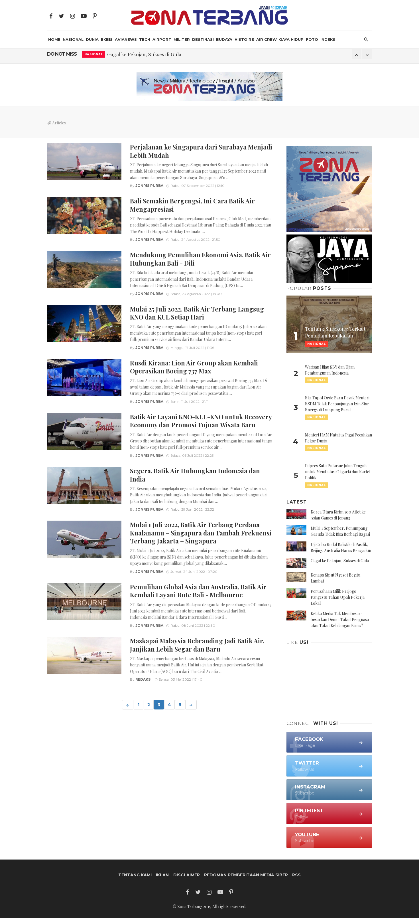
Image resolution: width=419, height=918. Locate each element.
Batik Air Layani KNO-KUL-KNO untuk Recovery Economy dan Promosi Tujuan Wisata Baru (201, 421)
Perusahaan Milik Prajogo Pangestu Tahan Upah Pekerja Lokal (338, 597)
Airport (161, 39)
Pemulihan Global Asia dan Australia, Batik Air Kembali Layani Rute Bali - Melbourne (198, 591)
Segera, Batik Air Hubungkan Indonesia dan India (195, 474)
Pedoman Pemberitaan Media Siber (246, 874)
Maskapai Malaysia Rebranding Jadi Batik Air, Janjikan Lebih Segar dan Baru (197, 644)
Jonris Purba (149, 185)
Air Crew (266, 39)
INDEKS (327, 39)
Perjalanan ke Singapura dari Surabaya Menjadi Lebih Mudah (201, 151)
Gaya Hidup (291, 39)
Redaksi (143, 679)
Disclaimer (186, 874)
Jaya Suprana (98, 59)
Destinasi (203, 39)
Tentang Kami (135, 874)
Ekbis (107, 39)
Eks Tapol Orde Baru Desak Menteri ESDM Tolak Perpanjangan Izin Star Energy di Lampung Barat (337, 404)
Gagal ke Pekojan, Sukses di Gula (340, 560)
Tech (144, 39)
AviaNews (126, 39)
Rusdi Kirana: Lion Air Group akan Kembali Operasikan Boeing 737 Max (194, 367)
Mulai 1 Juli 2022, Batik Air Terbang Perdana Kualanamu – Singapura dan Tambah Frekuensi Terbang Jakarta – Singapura (200, 532)
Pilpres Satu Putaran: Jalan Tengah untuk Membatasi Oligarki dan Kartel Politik (337, 471)
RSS (296, 874)
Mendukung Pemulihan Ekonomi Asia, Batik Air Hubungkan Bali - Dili (200, 258)
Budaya (224, 39)
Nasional (73, 39)
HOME (54, 39)
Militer (182, 39)
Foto (312, 39)
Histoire (244, 39)
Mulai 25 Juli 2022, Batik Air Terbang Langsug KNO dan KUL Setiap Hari (197, 313)
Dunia (92, 39)
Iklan (162, 874)
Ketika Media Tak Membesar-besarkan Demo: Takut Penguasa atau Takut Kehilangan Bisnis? (340, 619)
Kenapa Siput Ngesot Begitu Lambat (158, 58)
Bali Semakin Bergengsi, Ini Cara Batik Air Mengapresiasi (192, 205)
